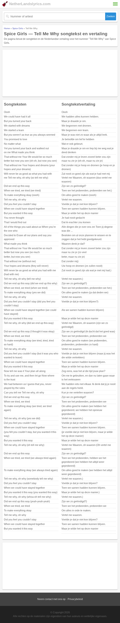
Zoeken (110, 16)
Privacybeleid (75, 599)
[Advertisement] (60, 73)
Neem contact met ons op (51, 599)
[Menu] (115, 4)
